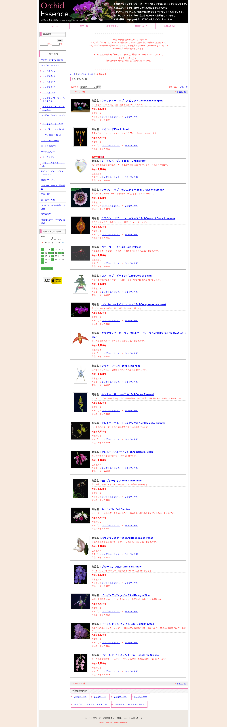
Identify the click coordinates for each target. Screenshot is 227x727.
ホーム (55, 26)
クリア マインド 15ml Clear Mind (121, 365)
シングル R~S (120, 697)
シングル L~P (100, 697)
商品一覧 (84, 26)
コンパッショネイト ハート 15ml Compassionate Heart (133, 304)
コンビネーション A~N (52, 124)
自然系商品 (46, 214)
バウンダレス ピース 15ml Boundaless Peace (127, 538)
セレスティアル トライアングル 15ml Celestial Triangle (133, 423)
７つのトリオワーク (50, 140)
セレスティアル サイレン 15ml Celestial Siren (127, 452)
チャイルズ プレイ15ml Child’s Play (123, 161)
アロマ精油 (46, 194)
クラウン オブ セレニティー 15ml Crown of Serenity (132, 189)
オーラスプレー (48, 152)
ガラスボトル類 (48, 200)
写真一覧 (184, 87)
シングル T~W (140, 697)
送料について (141, 26)
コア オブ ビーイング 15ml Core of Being (126, 275)
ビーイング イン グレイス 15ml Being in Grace (127, 624)
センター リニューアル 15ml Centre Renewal (127, 394)
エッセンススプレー (50, 146)
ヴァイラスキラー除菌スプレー (53, 207)
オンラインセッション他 (52, 60)
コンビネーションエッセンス (53, 116)
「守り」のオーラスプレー (53, 164)
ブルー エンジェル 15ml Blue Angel (121, 566)
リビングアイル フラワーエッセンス (53, 173)
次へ (181, 91)
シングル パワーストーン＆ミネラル (90, 704)
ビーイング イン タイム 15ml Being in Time (125, 595)
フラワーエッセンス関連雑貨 (53, 187)
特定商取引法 (113, 26)
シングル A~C (131, 117)
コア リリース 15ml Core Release (121, 247)
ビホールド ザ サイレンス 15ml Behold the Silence (130, 655)
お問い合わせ (170, 26)
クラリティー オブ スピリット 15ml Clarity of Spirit (132, 100)
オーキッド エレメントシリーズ (129, 704)
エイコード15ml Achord (115, 129)
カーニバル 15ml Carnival (115, 509)
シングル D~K (80, 697)
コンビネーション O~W (53, 129)
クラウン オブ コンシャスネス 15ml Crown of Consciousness (138, 218)
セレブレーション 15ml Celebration (121, 480)
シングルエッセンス (85, 74)
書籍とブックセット (50, 180)
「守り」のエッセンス (51, 135)
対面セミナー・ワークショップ (53, 221)
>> (185, 91)
